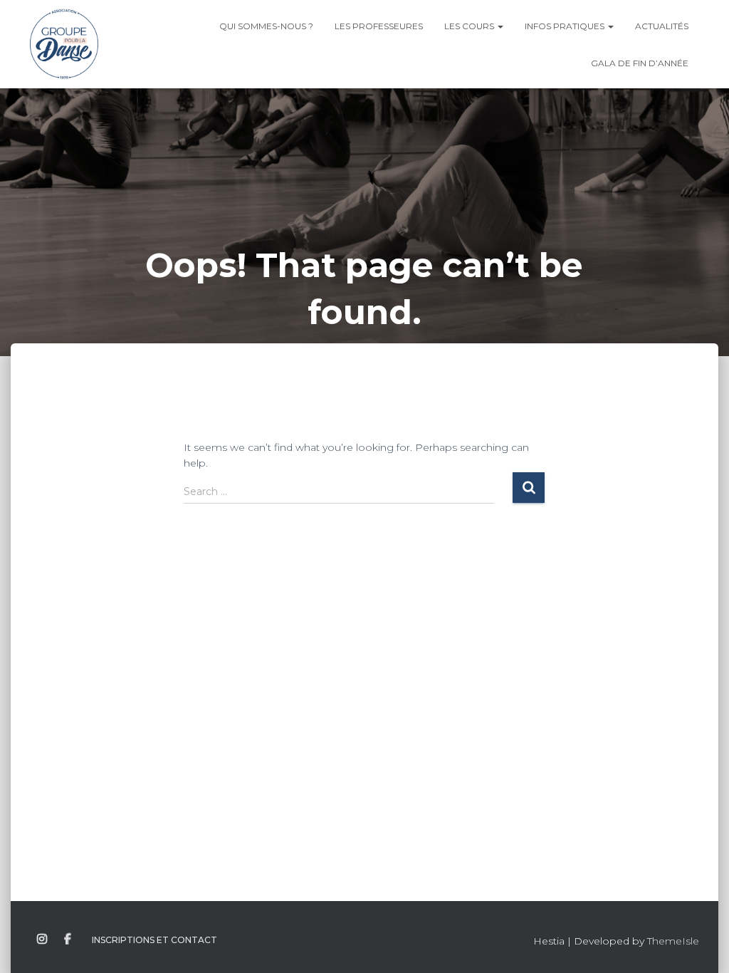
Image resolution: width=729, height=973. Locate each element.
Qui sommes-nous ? (266, 26)
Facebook (67, 939)
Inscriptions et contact (154, 940)
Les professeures (379, 26)
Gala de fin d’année (639, 63)
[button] (499, 26)
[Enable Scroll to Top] (701, 944)
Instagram (42, 939)
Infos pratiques (566, 26)
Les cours (470, 26)
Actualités (661, 26)
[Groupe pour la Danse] (64, 44)
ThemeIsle (673, 941)
